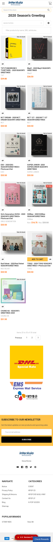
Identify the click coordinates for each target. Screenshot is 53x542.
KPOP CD (31, 490)
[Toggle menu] (3, 3)
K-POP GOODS (34, 502)
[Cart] (50, 3)
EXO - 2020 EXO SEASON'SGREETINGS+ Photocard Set (10, 167)
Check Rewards (42, 539)
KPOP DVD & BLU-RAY (36, 494)
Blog (3, 502)
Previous (18, 338)
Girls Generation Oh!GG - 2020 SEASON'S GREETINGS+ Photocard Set (13, 216)
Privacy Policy (7, 490)
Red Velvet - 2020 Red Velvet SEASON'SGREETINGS (12, 265)
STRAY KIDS (6, 522)
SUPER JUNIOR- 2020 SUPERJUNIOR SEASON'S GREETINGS (37, 167)
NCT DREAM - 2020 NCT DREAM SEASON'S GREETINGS (13, 119)
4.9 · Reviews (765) (28, 537)
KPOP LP (31, 498)
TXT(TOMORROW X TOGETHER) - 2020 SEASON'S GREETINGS (13, 70)
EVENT (31, 486)
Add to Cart (37, 259)
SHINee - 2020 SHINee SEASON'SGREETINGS (36, 215)
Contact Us (6, 498)
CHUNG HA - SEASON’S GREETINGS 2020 (10, 312)
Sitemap (5, 506)
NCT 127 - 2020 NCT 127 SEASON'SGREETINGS (37, 119)
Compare (3, 64)
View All (30, 522)
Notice (4, 486)
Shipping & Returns (9, 494)
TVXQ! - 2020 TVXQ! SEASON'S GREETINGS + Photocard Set (39, 265)
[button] (48, 23)
